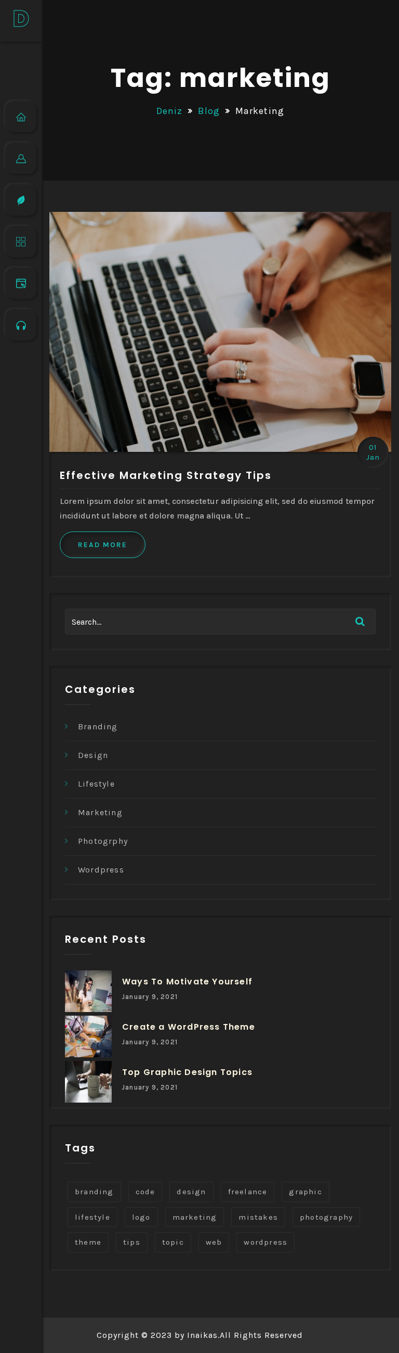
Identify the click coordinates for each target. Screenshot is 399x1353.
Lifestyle (96, 784)
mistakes (258, 1217)
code (145, 1191)
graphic (305, 1191)
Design (93, 755)
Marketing (100, 812)
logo (141, 1217)
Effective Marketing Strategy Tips (166, 475)
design (191, 1191)
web (214, 1242)
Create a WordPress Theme (188, 1027)
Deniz (169, 111)
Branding (98, 726)
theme (88, 1242)
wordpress (265, 1242)
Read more (102, 544)
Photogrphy (103, 841)
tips (131, 1242)
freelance (248, 1191)
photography (326, 1217)
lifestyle (92, 1217)
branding (94, 1191)
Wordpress (101, 870)
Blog (209, 111)
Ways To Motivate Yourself (187, 982)
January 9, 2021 (150, 997)
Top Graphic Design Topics (187, 1072)
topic (173, 1242)
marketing (194, 1217)
